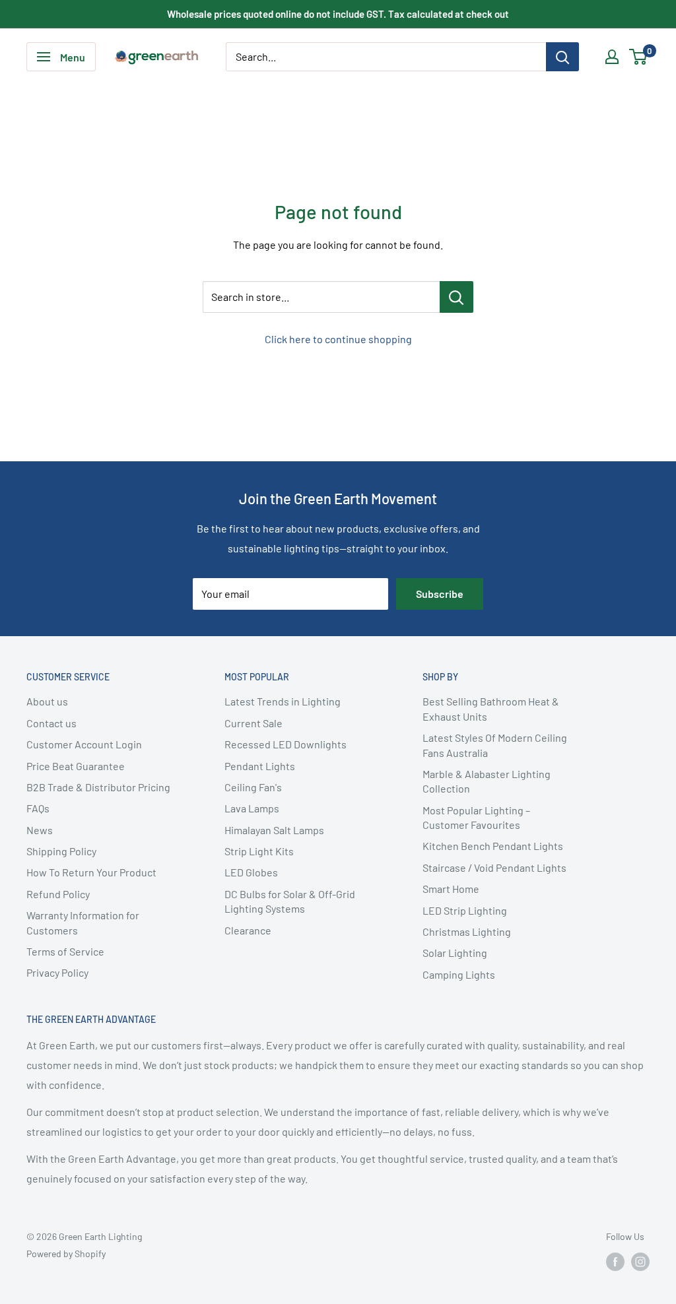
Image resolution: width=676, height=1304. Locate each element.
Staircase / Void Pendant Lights (494, 867)
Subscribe (439, 593)
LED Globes (251, 872)
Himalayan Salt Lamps (274, 830)
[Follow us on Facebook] (615, 1262)
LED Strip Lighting (464, 910)
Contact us (51, 723)
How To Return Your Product (91, 872)
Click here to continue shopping (338, 339)
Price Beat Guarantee (75, 766)
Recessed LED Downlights (285, 744)
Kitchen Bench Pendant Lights (492, 845)
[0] (638, 57)
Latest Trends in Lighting (282, 701)
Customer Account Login (84, 744)
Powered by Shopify (66, 1253)
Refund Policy (58, 894)
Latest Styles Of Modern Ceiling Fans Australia (494, 744)
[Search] (562, 56)
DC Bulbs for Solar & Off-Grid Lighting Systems (289, 901)
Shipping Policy (61, 851)
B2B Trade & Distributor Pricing (98, 787)
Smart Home (450, 888)
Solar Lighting (454, 952)
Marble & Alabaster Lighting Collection (486, 781)
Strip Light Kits (259, 851)
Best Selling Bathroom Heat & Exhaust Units (490, 708)
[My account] (612, 56)
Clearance (247, 930)
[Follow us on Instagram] (640, 1262)
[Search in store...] (456, 297)
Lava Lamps (251, 808)
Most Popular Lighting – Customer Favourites (476, 817)
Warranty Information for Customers (82, 922)
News (39, 830)
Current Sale (253, 723)
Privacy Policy (57, 972)
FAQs (38, 808)
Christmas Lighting (466, 931)
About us (47, 701)
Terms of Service (65, 951)
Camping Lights (458, 974)
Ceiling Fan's (253, 787)
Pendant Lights (259, 766)
